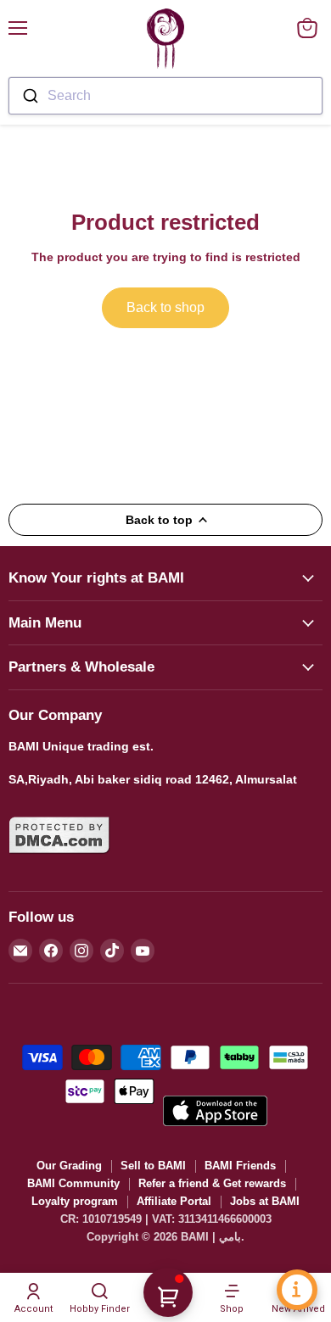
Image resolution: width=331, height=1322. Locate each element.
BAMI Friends (240, 1165)
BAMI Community (73, 1183)
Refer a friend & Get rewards (212, 1183)
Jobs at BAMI (265, 1201)
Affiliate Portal (174, 1201)
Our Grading (69, 1165)
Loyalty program (74, 1201)
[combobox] (165, 95)
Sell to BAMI (153, 1165)
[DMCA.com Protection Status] (59, 864)
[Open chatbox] (297, 1289)
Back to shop (165, 307)
